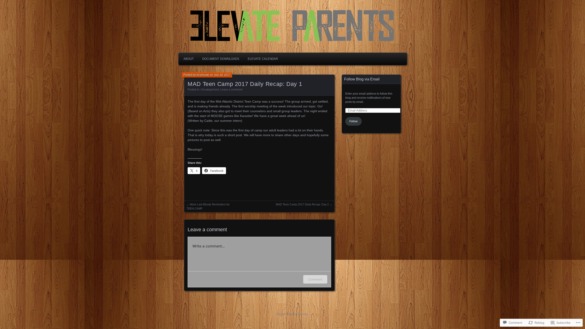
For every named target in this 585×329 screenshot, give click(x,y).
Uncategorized (210, 89)
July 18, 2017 (222, 75)
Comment (315, 279)
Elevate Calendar (263, 59)
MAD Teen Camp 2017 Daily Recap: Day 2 (302, 204)
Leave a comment (231, 89)
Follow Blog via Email (362, 79)
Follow (353, 121)
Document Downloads (220, 59)
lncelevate (203, 75)
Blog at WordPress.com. (292, 314)
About (188, 59)
